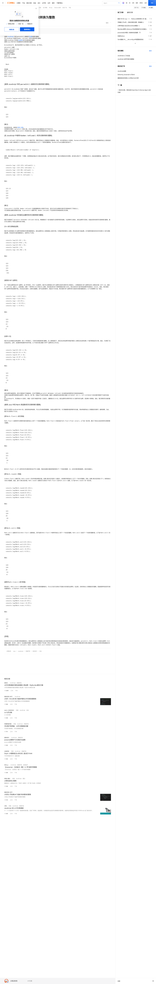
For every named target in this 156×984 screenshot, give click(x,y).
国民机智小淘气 (8, 696)
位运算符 (20, 40)
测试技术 (35, 651)
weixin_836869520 (9, 710)
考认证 (50, 7)
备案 (137, 3)
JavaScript (11, 36)
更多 (150, 51)
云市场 (44, 3)
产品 (23, 3)
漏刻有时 (6, 737)
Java (14, 651)
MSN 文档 (20, 127)
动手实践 (39, 7)
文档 (133, 3)
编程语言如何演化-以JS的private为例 (128, 78)
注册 (145, 3)
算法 (24, 778)
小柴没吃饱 (13, 981)
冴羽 (5, 806)
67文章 (30, 981)
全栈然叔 (6, 751)
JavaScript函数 (122, 71)
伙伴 (49, 3)
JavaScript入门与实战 (124, 55)
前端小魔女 (7, 778)
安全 (40, 651)
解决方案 (29, 3)
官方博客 (45, 7)
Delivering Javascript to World (126, 74)
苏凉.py (6, 765)
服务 (53, 3)
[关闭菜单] (3, 3)
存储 (17, 710)
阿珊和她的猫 (7, 724)
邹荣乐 (6, 683)
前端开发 (28, 651)
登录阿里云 (27, 29)
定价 (39, 3)
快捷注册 (11, 29)
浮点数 (30, 36)
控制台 (141, 3)
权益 (34, 3)
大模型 (18, 3)
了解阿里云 (59, 3)
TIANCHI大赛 (57, 7)
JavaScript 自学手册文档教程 (126, 59)
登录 (152, 3)
